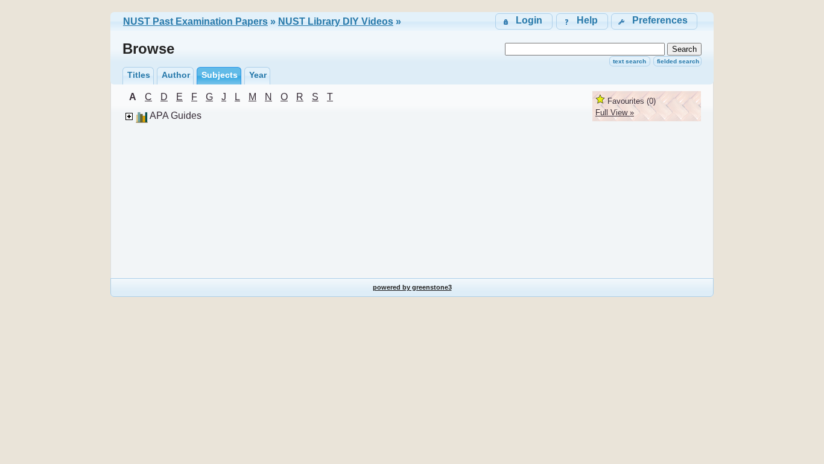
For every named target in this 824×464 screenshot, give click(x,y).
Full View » (614, 112)
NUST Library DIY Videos (335, 21)
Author (176, 75)
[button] (654, 21)
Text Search (629, 61)
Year (258, 75)
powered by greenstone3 (412, 287)
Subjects (219, 75)
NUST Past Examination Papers (195, 21)
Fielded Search (678, 61)
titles (138, 75)
